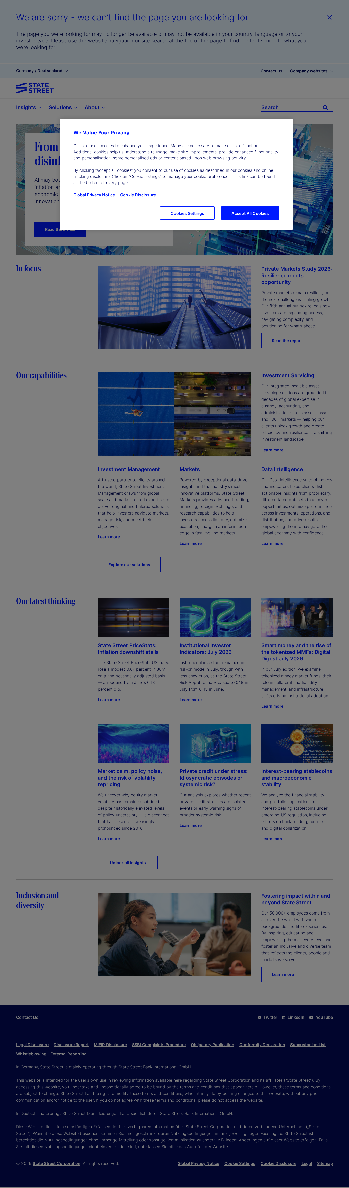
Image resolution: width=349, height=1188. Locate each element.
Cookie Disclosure (138, 194)
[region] (176, 174)
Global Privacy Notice (94, 194)
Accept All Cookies (250, 213)
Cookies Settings (187, 213)
